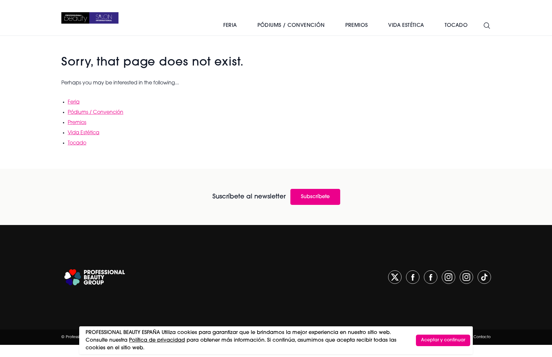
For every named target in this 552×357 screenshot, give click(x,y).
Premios (356, 25)
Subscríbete (315, 196)
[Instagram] (448, 277)
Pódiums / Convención (291, 25)
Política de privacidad (157, 340)
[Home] (90, 18)
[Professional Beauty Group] (94, 277)
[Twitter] (394, 277)
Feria (230, 25)
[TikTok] (484, 277)
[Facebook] (412, 277)
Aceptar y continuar (443, 340)
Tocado (77, 143)
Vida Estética (83, 133)
